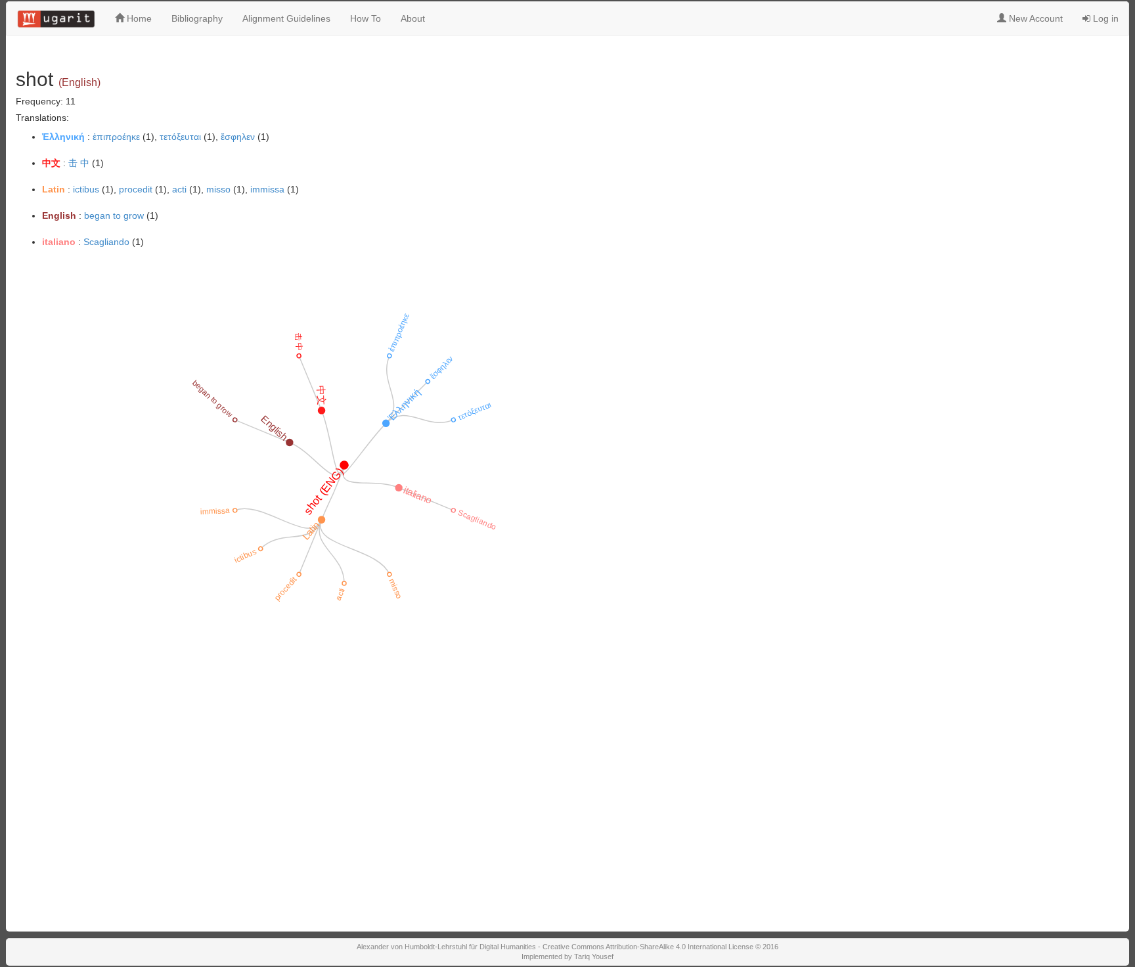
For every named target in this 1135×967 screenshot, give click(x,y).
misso (218, 189)
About (413, 18)
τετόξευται (180, 136)
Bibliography (197, 18)
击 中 (78, 163)
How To (365, 18)
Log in (1104, 18)
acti (179, 189)
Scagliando (106, 241)
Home (138, 18)
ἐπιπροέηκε (116, 136)
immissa (267, 189)
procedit (135, 189)
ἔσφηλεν (238, 136)
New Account (1034, 18)
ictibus (86, 189)
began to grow (114, 215)
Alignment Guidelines (286, 18)
